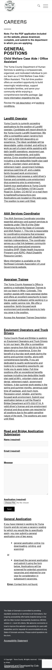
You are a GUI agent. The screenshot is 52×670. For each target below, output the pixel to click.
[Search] (37, 6)
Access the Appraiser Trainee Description (25, 317)
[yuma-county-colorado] (21, 6)
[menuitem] (37, 6)
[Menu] (44, 6)
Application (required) (15, 499)
